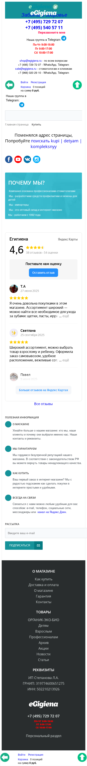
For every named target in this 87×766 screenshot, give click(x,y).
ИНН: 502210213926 (43, 689)
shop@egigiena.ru (31, 61)
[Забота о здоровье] (43, 7)
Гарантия (43, 596)
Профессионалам (43, 637)
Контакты (43, 602)
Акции (43, 648)
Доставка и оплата (44, 584)
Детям (43, 625)
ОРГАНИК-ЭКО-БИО (43, 620)
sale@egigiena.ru (25, 69)
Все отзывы (43, 403)
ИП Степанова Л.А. (43, 677)
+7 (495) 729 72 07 (44, 21)
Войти (22, 754)
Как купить (43, 579)
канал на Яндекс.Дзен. (52, 512)
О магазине (43, 590)
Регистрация (38, 82)
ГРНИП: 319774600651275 (43, 683)
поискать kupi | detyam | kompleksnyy (56, 143)
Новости (43, 654)
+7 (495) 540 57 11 (44, 27)
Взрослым (43, 631)
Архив (44, 642)
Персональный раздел (43, 735)
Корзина (23, 759)
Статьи (43, 659)
